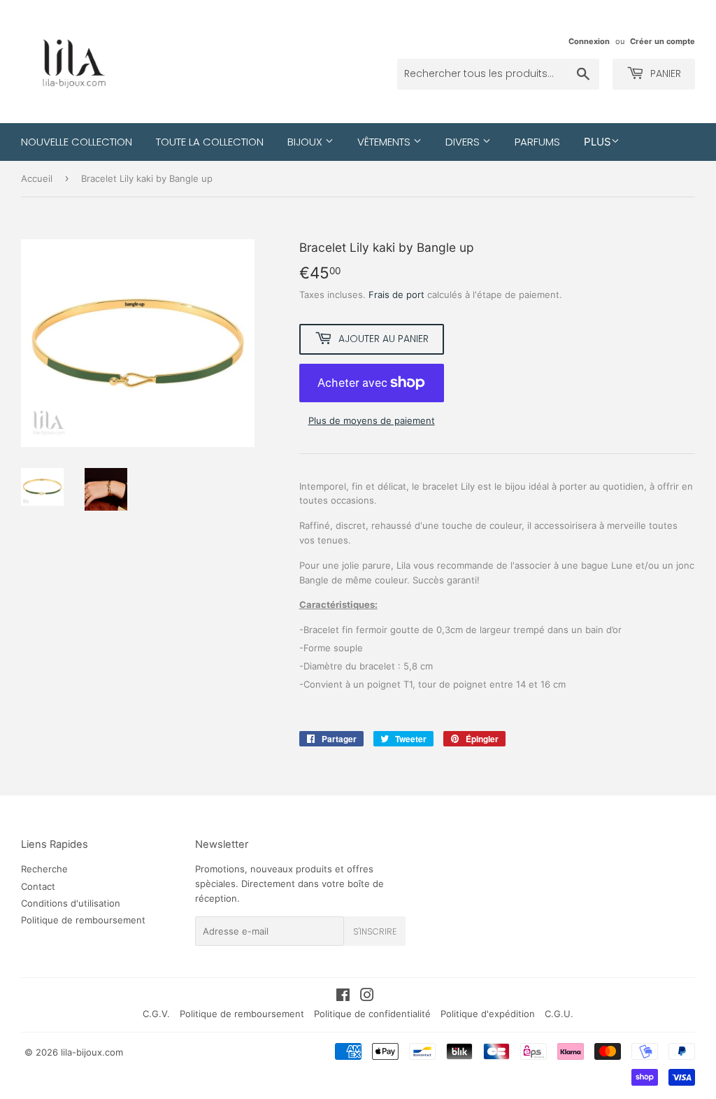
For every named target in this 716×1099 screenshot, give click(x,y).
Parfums (537, 141)
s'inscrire (374, 931)
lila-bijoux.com (92, 1052)
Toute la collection (210, 141)
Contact (38, 886)
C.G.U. (559, 1013)
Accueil (36, 178)
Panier (664, 73)
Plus (597, 141)
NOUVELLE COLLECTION (76, 141)
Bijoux (306, 141)
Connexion (589, 41)
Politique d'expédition (488, 1013)
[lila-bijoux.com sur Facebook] (343, 996)
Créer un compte (662, 41)
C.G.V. (156, 1013)
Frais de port (396, 294)
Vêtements (385, 141)
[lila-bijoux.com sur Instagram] (367, 996)
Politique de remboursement (83, 920)
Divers (463, 141)
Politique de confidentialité (372, 1013)
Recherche (44, 868)
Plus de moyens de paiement (371, 420)
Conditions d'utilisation (70, 903)
